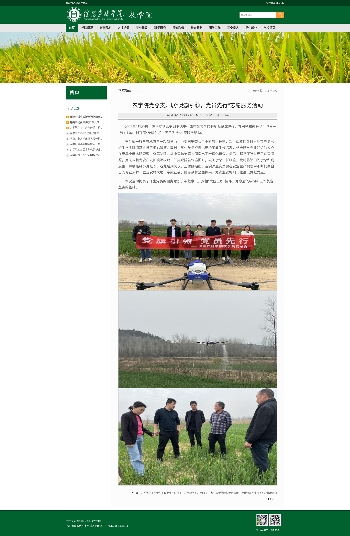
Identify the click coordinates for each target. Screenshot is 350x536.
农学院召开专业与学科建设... (86, 155)
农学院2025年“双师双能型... (85, 133)
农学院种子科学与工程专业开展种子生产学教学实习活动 (173, 493)
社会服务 (196, 27)
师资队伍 (178, 27)
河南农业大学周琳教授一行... (86, 138)
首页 (72, 27)
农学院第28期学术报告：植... (86, 144)
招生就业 (251, 27)
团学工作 (215, 27)
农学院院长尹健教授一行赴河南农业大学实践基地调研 (246, 493)
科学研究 (160, 27)
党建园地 (105, 27)
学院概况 (87, 27)
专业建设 (142, 27)
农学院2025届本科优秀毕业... (86, 149)
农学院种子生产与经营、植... (86, 127)
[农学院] (111, 21)
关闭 (271, 499)
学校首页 (269, 27)
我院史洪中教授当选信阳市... (86, 117)
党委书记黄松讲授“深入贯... (85, 122)
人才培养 (123, 27)
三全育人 (233, 27)
